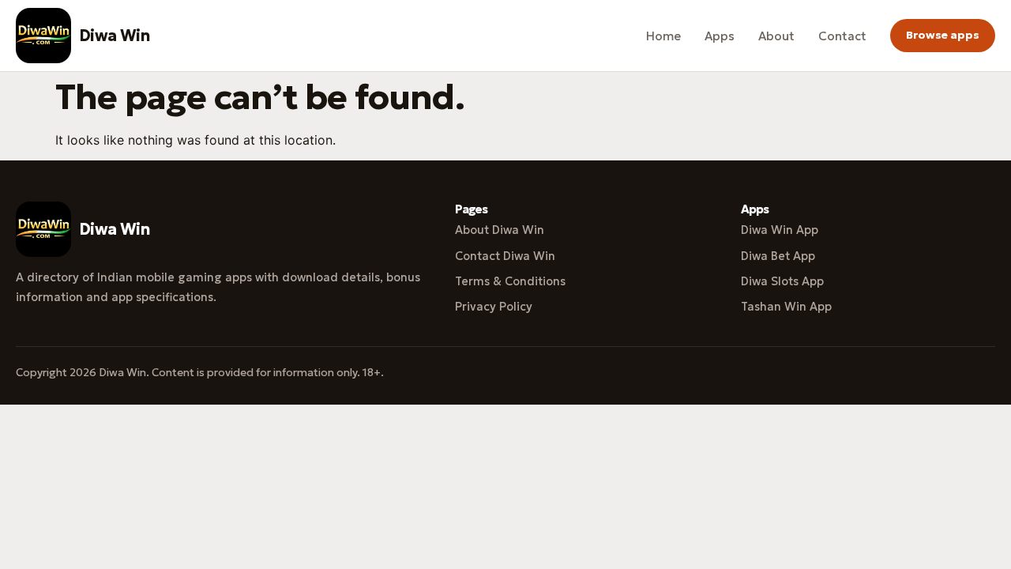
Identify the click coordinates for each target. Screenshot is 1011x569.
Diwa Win (114, 35)
